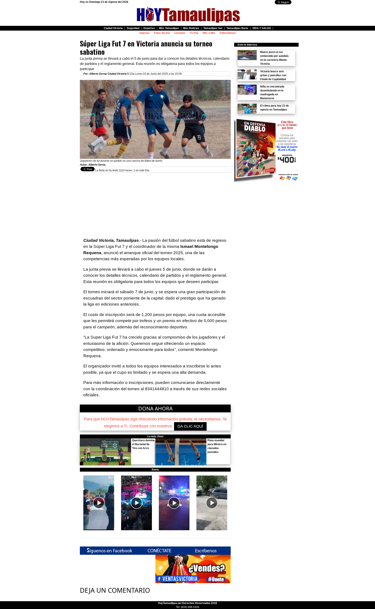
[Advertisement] (155, 203)
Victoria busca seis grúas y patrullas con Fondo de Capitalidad (273, 75)
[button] (98, 503)
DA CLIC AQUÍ (190, 426)
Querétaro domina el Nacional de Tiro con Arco (143, 444)
